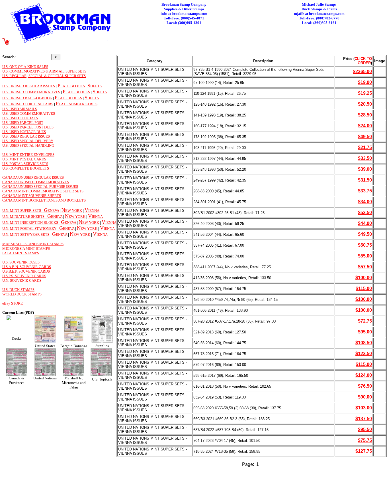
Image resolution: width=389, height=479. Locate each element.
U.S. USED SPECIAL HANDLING (28, 145)
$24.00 (365, 125)
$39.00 (365, 169)
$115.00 (364, 288)
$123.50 (363, 353)
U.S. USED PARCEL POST (22, 122)
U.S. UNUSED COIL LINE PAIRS (27, 104)
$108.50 (363, 342)
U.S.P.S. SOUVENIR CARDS (24, 276)
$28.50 (365, 114)
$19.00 (365, 82)
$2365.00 (362, 71)
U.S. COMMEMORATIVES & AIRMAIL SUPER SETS (44, 71)
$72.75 (365, 321)
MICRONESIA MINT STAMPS (26, 248)
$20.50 (365, 104)
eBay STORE (12, 303)
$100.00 (363, 277)
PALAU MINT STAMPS (20, 253)
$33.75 (365, 190)
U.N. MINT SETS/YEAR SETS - (27, 234)
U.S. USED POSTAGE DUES (24, 132)
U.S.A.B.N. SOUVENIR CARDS (26, 267)
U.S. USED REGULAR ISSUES (26, 136)
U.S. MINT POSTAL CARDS (24, 159)
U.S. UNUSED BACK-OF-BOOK (27, 98)
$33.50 (365, 158)
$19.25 (365, 93)
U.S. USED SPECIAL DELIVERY (27, 141)
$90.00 (365, 397)
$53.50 (365, 212)
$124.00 (363, 375)
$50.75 (365, 245)
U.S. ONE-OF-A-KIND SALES (25, 67)
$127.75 (363, 451)
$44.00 (365, 223)
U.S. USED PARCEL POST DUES (28, 127)
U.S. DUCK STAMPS (18, 289)
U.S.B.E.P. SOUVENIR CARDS (26, 271)
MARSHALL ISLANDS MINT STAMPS (33, 244)
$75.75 (365, 440)
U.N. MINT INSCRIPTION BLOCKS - (31, 222)
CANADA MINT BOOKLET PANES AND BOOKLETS (44, 200)
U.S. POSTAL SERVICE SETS (25, 164)
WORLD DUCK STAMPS (22, 294)
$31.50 (365, 180)
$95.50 (365, 429)
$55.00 (365, 255)
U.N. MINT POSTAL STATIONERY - (30, 228)
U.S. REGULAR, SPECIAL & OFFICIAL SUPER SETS (44, 76)
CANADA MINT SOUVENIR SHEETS (31, 196)
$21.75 (365, 147)
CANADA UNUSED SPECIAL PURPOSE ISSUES (40, 186)
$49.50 (365, 136)
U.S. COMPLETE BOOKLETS (25, 168)
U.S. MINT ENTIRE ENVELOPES (28, 154)
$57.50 (365, 266)
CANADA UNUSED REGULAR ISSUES (33, 177)
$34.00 (365, 201)
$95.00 (365, 331)
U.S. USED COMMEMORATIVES (28, 113)
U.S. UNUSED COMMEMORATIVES (31, 92)
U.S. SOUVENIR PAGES (21, 262)
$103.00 (363, 407)
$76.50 (365, 386)
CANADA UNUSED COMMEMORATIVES (35, 182)
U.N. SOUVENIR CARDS (21, 280)
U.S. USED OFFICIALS (20, 118)
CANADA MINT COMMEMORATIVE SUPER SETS (42, 191)
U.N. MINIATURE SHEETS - (24, 216)
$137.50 (363, 418)
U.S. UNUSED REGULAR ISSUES (28, 86)
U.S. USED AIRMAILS (19, 109)
